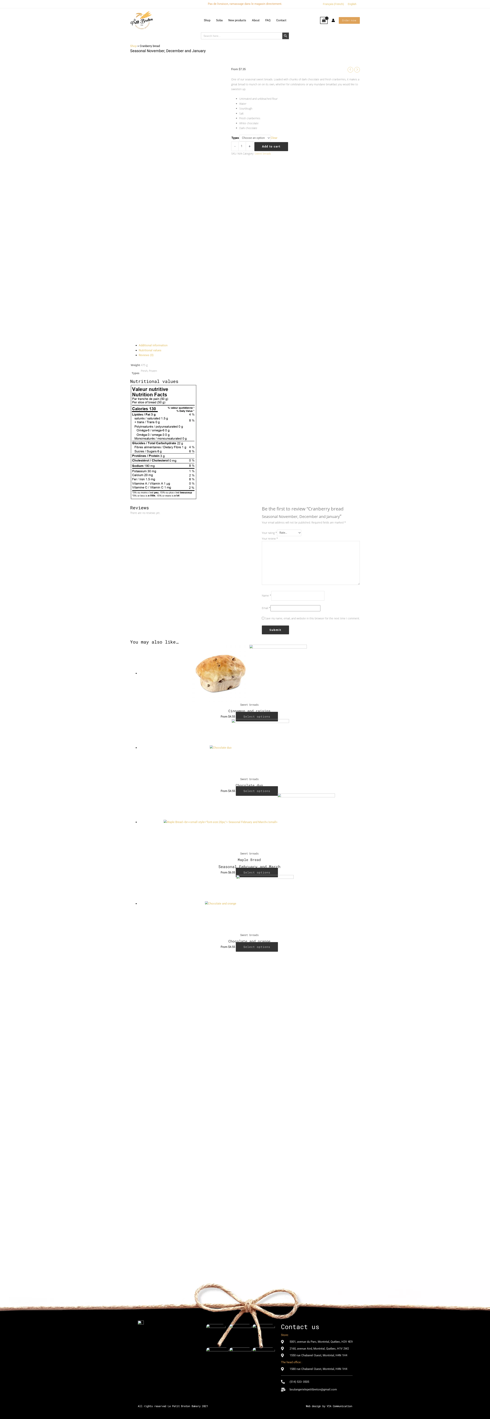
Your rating (269, 532)
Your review (270, 538)
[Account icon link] (333, 20)
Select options (256, 716)
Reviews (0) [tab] (146, 355)
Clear (274, 138)
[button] (349, 20)
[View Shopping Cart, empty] (324, 20)
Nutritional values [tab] (150, 350)
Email (266, 608)
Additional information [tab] (153, 345)
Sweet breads (263, 153)
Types (235, 138)
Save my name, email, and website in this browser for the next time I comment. (312, 618)
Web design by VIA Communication (329, 1406)
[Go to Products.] (133, 46)
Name (266, 595)
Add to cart (271, 146)
